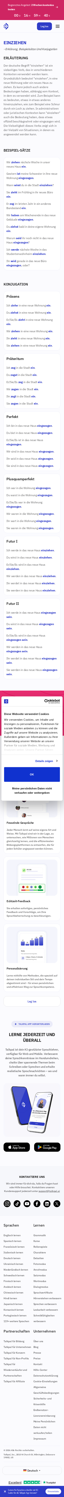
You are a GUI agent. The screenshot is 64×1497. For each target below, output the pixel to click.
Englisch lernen (12, 1235)
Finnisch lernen (12, 1281)
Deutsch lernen (12, 1258)
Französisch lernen (14, 1246)
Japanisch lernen (13, 1304)
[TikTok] (17, 1203)
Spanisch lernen (12, 1241)
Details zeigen (44, 760)
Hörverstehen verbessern (47, 1298)
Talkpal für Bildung (14, 1341)
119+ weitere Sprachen (16, 1321)
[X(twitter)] (56, 1203)
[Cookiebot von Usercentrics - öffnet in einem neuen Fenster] (45, 701)
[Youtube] (27, 1203)
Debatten (38, 1258)
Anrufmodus (40, 1269)
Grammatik (39, 1235)
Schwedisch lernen (14, 1275)
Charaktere (39, 1252)
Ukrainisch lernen (13, 1264)
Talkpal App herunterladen (34, 1024)
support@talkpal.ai (49, 1191)
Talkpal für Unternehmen (17, 1347)
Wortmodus (39, 1281)
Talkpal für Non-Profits (16, 1358)
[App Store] (17, 1147)
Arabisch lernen (12, 1286)
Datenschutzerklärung (45, 1375)
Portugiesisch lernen (15, 1315)
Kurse (36, 1241)
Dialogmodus (40, 1286)
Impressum (39, 1438)
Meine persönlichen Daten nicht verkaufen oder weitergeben (32, 790)
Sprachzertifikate (43, 1292)
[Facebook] (37, 1203)
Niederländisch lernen (16, 1269)
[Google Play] (47, 1147)
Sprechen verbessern (45, 1304)
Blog (35, 1347)
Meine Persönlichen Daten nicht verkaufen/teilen (44, 1427)
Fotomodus (39, 1264)
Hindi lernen (10, 1298)
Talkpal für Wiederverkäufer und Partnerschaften (15, 1370)
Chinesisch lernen (13, 1292)
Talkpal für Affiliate (14, 1381)
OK (32, 774)
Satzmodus (39, 1275)
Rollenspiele (40, 1246)
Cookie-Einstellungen (45, 1381)
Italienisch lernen (13, 1252)
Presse (37, 1352)
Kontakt (37, 1364)
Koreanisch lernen (14, 1309)
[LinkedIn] (46, 1203)
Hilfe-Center (40, 1370)
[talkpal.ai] (6, 26)
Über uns (38, 1341)
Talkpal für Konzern (14, 1352)
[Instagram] (7, 1203)
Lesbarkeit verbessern (45, 1309)
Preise (37, 1358)
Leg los (44, 26)
